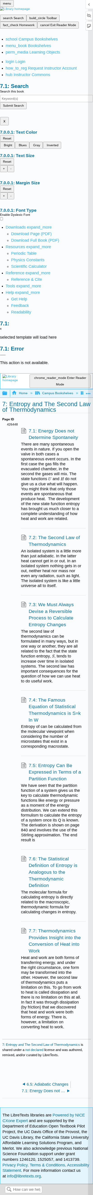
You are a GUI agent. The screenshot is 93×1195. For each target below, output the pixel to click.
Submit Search (13, 105)
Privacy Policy (15, 1165)
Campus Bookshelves (57, 393)
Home (23, 393)
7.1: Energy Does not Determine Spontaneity (53, 434)
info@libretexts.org (23, 1176)
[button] (20, 305)
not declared (34, 1050)
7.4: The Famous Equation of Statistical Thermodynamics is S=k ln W (55, 709)
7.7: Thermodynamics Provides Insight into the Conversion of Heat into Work (55, 940)
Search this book (12, 91)
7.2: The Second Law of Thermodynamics (54, 541)
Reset (7, 138)
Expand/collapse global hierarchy (7, 393)
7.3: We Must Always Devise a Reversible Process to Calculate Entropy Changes (51, 614)
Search (9, 1189)
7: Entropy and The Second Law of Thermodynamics (41, 1044)
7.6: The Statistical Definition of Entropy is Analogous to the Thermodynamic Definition (53, 872)
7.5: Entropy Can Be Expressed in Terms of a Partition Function (55, 772)
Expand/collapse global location (88, 392)
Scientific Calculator (29, 266)
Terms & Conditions (47, 1165)
